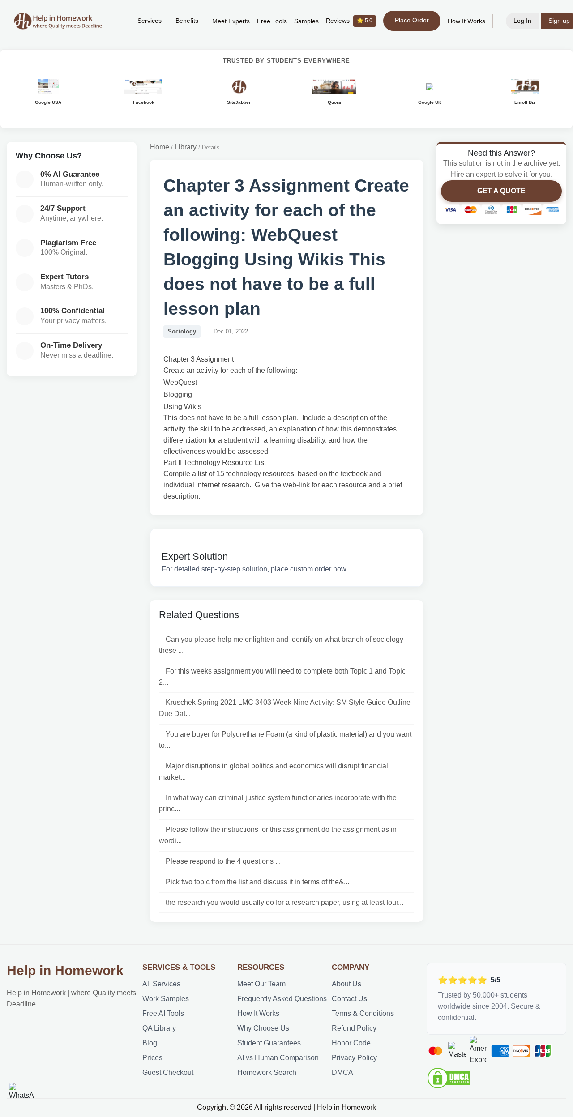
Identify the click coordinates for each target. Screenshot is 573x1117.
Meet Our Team (261, 984)
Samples (306, 21)
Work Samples (165, 998)
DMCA (342, 1072)
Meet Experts (231, 21)
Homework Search (266, 1072)
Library (186, 147)
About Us (346, 984)
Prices (152, 1058)
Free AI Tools (163, 1013)
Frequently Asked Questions (282, 998)
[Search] (116, 21)
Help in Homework (65, 970)
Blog (149, 1043)
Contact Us (349, 998)
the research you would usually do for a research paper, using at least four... (284, 902)
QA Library (159, 1028)
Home (159, 147)
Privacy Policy (354, 1058)
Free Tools (272, 21)
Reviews (349, 20)
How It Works (466, 21)
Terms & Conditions (363, 1013)
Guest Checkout (167, 1072)
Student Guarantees (269, 1043)
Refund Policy (354, 1028)
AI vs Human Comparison (278, 1058)
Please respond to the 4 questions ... (223, 861)
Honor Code (351, 1043)
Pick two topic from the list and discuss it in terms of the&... (257, 882)
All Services (161, 984)
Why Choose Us (263, 1028)
